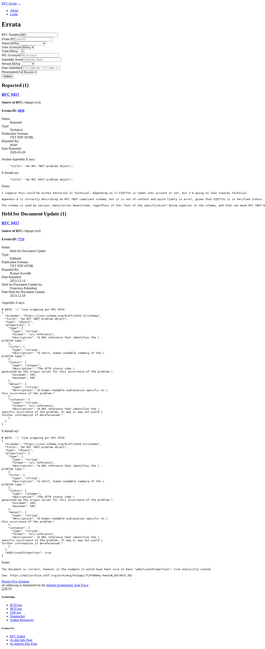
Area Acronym (11, 47)
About (14, 10)
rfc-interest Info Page (23, 643)
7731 (21, 239)
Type (5, 51)
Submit (7, 76)
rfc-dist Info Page (21, 640)
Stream (6, 63)
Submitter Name (12, 59)
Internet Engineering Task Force (67, 585)
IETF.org (16, 605)
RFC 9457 (10, 94)
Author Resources (22, 620)
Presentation (10, 72)
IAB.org (15, 612)
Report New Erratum (15, 581)
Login (14, 14)
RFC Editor (17, 636)
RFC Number (11, 34)
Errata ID (8, 39)
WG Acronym (11, 55)
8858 (21, 110)
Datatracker (17, 616)
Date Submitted (12, 68)
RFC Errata (9, 3)
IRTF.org (16, 609)
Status (6, 43)
